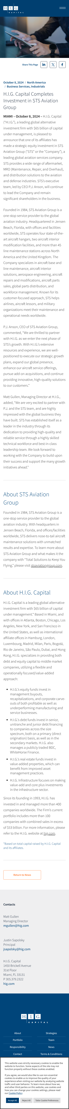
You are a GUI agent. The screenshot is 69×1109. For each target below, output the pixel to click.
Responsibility (17, 1047)
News (51, 1047)
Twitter (53, 64)
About (17, 1033)
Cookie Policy (15, 1093)
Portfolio (17, 1040)
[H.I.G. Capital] (13, 8)
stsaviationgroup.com (46, 565)
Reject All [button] (26, 1100)
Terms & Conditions (51, 1054)
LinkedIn (44, 64)
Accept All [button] (12, 1100)
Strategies (51, 1033)
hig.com (49, 833)
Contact (17, 1054)
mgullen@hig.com (16, 926)
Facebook (62, 64)
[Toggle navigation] (61, 8)
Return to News (22, 875)
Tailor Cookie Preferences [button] (46, 1100)
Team (51, 1040)
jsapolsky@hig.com (16, 949)
